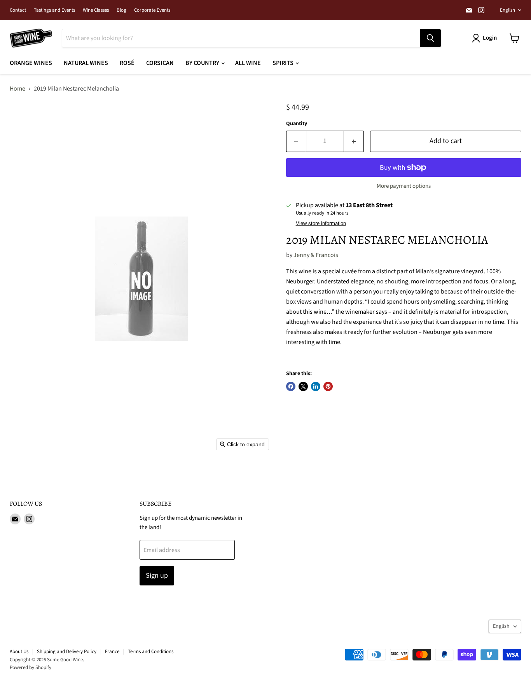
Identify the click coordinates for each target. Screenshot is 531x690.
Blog (121, 10)
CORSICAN (160, 63)
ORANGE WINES (31, 63)
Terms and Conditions (150, 651)
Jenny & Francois (315, 255)
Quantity (296, 124)
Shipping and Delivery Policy (66, 651)
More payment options (404, 186)
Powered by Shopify (30, 667)
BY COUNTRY (202, 63)
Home (17, 88)
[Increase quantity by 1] (354, 141)
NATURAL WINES (86, 63)
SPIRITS (283, 63)
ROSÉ (127, 63)
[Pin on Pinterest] (328, 386)
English (507, 10)
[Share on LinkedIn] (315, 386)
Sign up (157, 575)
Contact (18, 10)
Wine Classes (96, 10)
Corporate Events (152, 10)
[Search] (430, 38)
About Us (19, 651)
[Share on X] (303, 386)
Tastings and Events (54, 10)
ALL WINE (248, 63)
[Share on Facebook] (290, 386)
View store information (321, 223)
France (112, 651)
